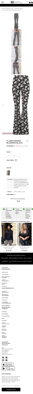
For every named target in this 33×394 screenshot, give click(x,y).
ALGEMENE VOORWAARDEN (6, 303)
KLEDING (4, 311)
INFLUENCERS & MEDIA (6, 277)
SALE (3, 318)
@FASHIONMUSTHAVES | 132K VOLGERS (20, 258)
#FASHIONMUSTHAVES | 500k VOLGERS (20, 261)
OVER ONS (5, 272)
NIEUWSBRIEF (6, 305)
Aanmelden (11, 389)
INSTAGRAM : (5, 258)
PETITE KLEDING (4, 330)
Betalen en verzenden (18, 198)
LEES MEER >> (11, 194)
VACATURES (5, 274)
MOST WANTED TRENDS (4, 336)
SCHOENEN (5, 314)
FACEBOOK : (4, 261)
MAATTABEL (10, 160)
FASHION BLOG (4, 284)
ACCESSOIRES (6, 316)
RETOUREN (5, 297)
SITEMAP (4, 320)
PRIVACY (4, 286)
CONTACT (4, 300)
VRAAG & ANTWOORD (5, 292)
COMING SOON (4, 326)
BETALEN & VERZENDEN (5, 295)
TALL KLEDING (4, 333)
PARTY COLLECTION (5, 323)
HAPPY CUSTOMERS (5, 280)
